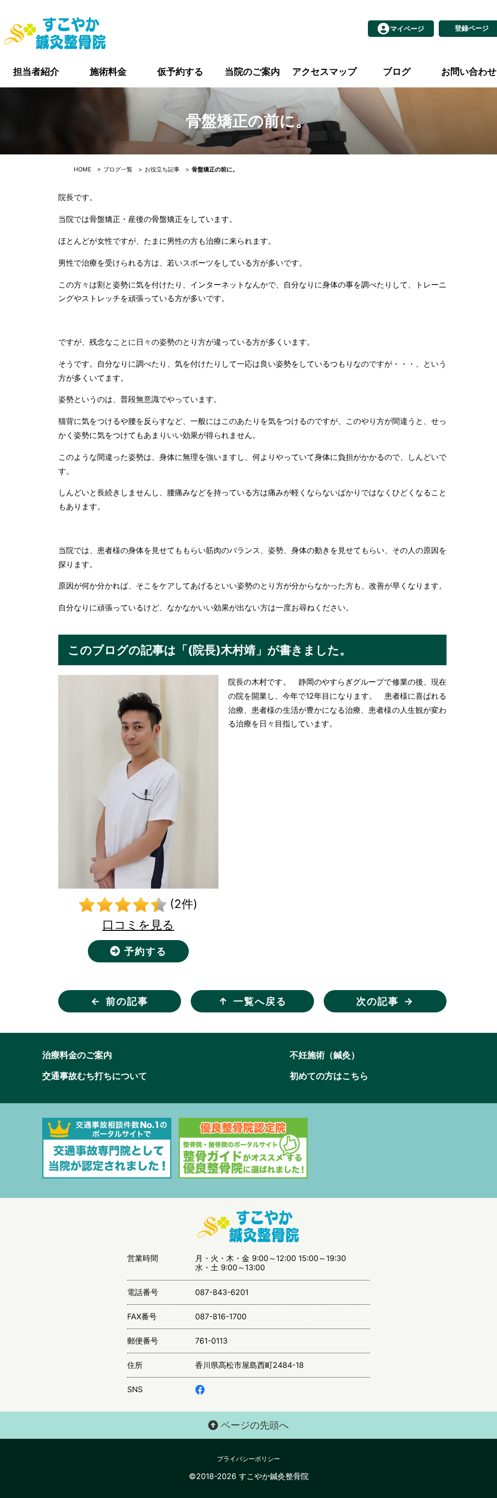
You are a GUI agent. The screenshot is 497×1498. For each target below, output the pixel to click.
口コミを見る (138, 925)
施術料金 (108, 71)
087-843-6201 (221, 1292)
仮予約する (180, 71)
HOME (82, 169)
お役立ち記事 (162, 169)
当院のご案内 (252, 71)
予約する (144, 951)
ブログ (397, 71)
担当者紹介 (36, 71)
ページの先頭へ (253, 1425)
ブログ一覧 (118, 169)
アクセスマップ (324, 71)
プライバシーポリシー (248, 1459)
